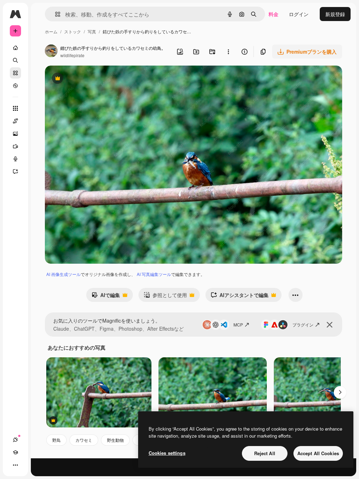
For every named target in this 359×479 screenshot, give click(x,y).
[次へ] (340, 392)
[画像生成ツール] (15, 133)
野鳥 (56, 440)
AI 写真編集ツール (154, 274)
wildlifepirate (72, 55)
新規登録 (335, 14)
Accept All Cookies (318, 453)
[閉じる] (329, 325)
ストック (72, 31)
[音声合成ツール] (15, 158)
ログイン (299, 14)
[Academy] (15, 452)
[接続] (15, 439)
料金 (273, 14)
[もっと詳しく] (15, 85)
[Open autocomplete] (55, 14)
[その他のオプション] (228, 52)
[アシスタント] (15, 171)
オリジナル (93, 79)
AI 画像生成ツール (63, 274)
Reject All (264, 453)
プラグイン (302, 325)
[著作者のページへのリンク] (51, 52)
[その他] (15, 465)
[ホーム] (15, 47)
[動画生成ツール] (15, 146)
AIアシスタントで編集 (240, 296)
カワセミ (83, 440)
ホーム (51, 31)
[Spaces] (15, 121)
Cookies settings (167, 453)
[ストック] (15, 73)
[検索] (15, 60)
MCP (238, 325)
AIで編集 (106, 296)
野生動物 (115, 440)
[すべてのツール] (15, 108)
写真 (92, 31)
